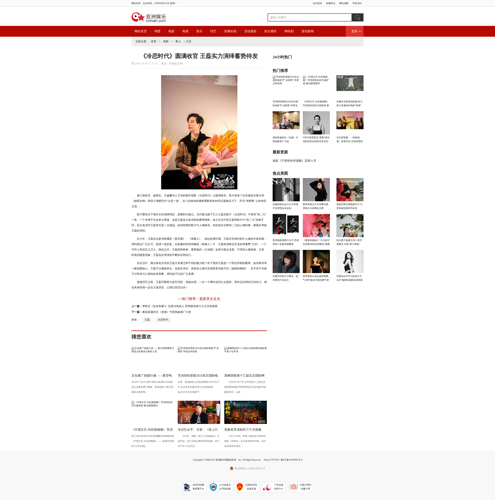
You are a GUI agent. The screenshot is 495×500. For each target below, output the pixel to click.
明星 (157, 31)
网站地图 (343, 3)
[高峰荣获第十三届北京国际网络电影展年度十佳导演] (245, 351)
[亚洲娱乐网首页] (148, 17)
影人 (178, 41)
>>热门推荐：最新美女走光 (199, 299)
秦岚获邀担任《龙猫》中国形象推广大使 (166, 312)
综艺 (213, 31)
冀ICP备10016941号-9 (291, 459)
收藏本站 (330, 3)
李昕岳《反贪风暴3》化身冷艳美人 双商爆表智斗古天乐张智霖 (180, 306)
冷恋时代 (163, 319)
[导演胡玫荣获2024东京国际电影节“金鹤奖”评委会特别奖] (199, 351)
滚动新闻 (307, 31)
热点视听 (270, 31)
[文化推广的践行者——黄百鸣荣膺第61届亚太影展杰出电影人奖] (152, 351)
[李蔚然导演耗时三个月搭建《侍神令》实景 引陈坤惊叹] (245, 423)
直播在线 (230, 31)
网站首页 (136, 3)
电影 (171, 31)
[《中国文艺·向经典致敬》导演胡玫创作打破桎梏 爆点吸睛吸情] (152, 405)
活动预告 (250, 31)
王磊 (147, 319)
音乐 (199, 31)
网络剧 (289, 31)
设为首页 (317, 3)
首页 (153, 41)
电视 (185, 31)
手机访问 (357, 3)
